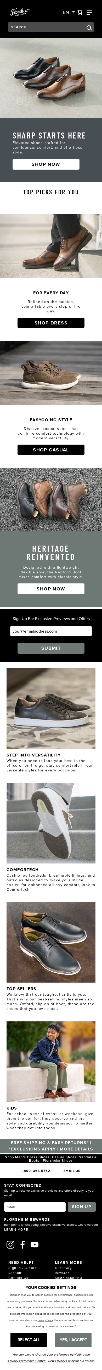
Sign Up (81, 1207)
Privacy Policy (45, 1320)
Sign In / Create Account (22, 1270)
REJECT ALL (29, 1340)
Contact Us (18, 1277)
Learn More (16, 1229)
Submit (51, 648)
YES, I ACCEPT (73, 1340)
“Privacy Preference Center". (27, 1361)
